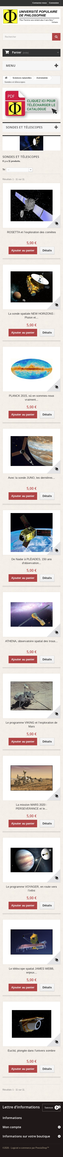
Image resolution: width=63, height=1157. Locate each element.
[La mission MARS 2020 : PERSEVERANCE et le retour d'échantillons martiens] (31, 778)
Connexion (54, 3)
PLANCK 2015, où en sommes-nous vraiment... (31, 397)
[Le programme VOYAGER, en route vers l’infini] (31, 860)
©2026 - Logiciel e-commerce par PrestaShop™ (26, 1148)
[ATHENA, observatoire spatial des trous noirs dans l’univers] (31, 614)
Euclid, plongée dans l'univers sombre (31, 1050)
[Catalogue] (31, 103)
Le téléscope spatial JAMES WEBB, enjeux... (31, 970)
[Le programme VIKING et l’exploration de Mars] (31, 696)
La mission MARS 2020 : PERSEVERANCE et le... (31, 806)
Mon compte (12, 1127)
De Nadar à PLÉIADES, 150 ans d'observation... (31, 561)
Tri (4, 169)
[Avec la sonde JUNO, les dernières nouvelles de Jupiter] (31, 451)
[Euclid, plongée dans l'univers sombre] (31, 1024)
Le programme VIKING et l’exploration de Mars (31, 724)
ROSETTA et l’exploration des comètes (31, 232)
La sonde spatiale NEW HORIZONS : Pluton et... (31, 315)
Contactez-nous (39, 3)
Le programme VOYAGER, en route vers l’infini (31, 888)
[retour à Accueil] (6, 78)
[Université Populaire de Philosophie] (31, 17)
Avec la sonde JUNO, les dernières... (31, 477)
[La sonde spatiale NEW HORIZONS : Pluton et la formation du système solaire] (31, 287)
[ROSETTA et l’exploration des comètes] (31, 205)
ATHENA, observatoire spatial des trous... (31, 641)
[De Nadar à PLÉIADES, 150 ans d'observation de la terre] (31, 532)
